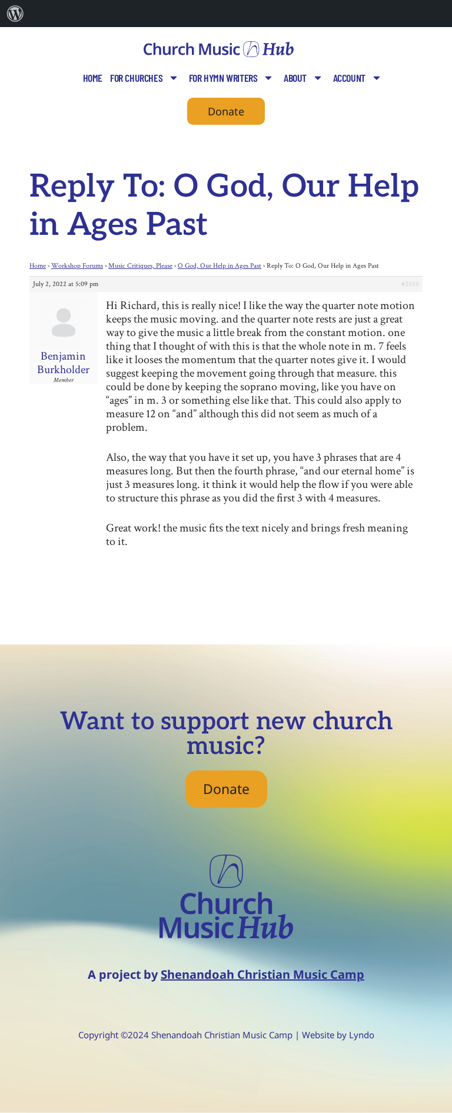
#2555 (410, 284)
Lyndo (361, 1035)
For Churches (136, 77)
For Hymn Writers (223, 77)
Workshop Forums (77, 265)
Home (92, 77)
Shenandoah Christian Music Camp (262, 974)
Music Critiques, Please (140, 265)
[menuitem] (15, 13)
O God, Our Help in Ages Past (219, 265)
